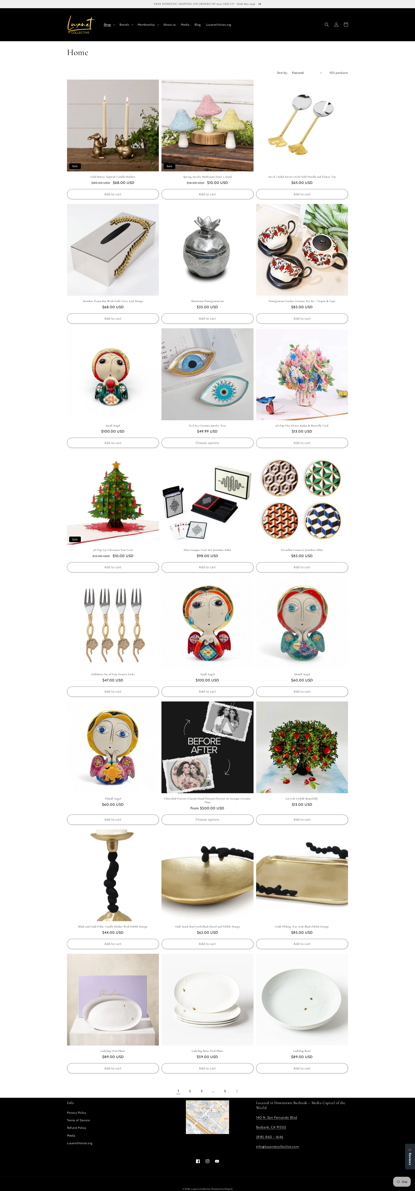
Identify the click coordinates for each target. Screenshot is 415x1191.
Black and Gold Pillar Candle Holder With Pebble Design (112, 926)
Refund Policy (76, 1128)
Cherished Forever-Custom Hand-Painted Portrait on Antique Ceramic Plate (207, 800)
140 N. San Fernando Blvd (276, 1117)
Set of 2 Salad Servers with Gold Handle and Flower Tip (302, 176)
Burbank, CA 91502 (271, 1127)
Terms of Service (78, 1120)
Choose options (207, 443)
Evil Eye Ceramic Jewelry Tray (207, 425)
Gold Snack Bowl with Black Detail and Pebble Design (207, 926)
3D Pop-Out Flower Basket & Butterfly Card (302, 425)
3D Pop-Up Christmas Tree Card (112, 550)
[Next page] (236, 1091)
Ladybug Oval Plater (113, 1051)
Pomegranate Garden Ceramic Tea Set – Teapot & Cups (302, 301)
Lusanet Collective (201, 1189)
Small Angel (113, 425)
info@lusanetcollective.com (277, 1147)
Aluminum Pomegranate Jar (207, 301)
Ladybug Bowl (302, 1051)
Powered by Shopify (222, 1189)
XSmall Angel (302, 674)
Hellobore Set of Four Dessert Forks (112, 674)
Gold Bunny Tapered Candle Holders (113, 176)
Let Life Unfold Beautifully (302, 798)
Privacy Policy (76, 1113)
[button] (109, 24)
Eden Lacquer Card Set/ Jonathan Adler (207, 550)
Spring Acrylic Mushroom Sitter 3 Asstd (207, 176)
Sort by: (282, 73)
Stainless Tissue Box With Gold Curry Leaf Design (113, 301)
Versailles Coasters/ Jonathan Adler (302, 550)
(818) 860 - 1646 (269, 1137)
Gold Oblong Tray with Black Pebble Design (302, 926)
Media (71, 1135)
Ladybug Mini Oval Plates (207, 1051)
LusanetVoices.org (79, 1143)
